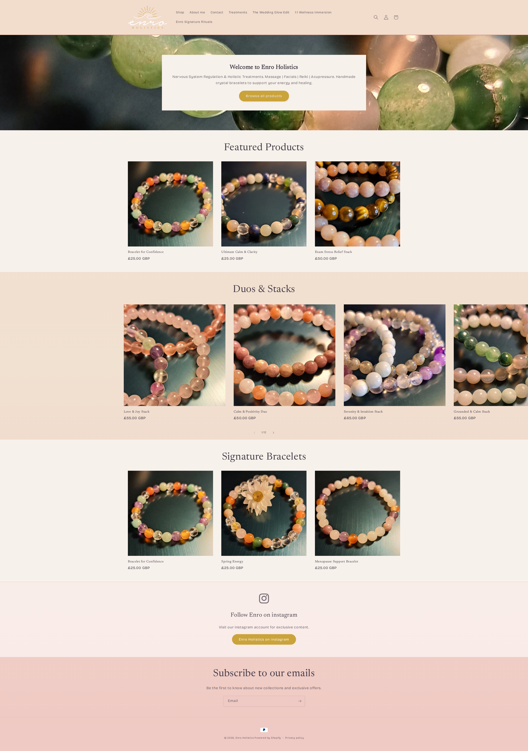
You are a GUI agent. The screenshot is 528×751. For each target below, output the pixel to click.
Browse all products (264, 96)
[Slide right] (273, 432)
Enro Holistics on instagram (264, 639)
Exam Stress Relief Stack (333, 252)
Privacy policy (294, 737)
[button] (376, 17)
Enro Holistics (245, 737)
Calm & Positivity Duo (250, 411)
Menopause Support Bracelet (336, 561)
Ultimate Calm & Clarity (239, 252)
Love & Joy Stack (137, 411)
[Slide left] (254, 432)
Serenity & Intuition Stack (363, 411)
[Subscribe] (300, 701)
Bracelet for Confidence (146, 252)
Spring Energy (232, 561)
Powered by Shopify (268, 737)
